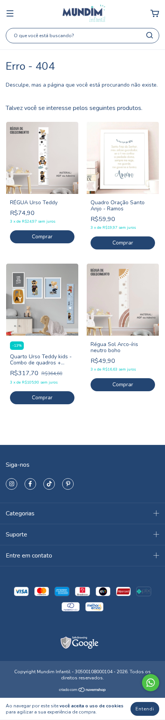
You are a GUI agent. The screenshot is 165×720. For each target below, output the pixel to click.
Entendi (144, 709)
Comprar (42, 236)
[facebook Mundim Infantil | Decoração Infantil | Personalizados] (30, 484)
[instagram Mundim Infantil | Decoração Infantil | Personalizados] (11, 484)
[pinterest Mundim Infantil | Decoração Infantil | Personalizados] (68, 484)
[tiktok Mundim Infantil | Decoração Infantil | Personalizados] (49, 484)
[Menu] (10, 13)
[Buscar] (149, 35)
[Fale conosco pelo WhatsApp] (150, 682)
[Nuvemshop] (83, 691)
